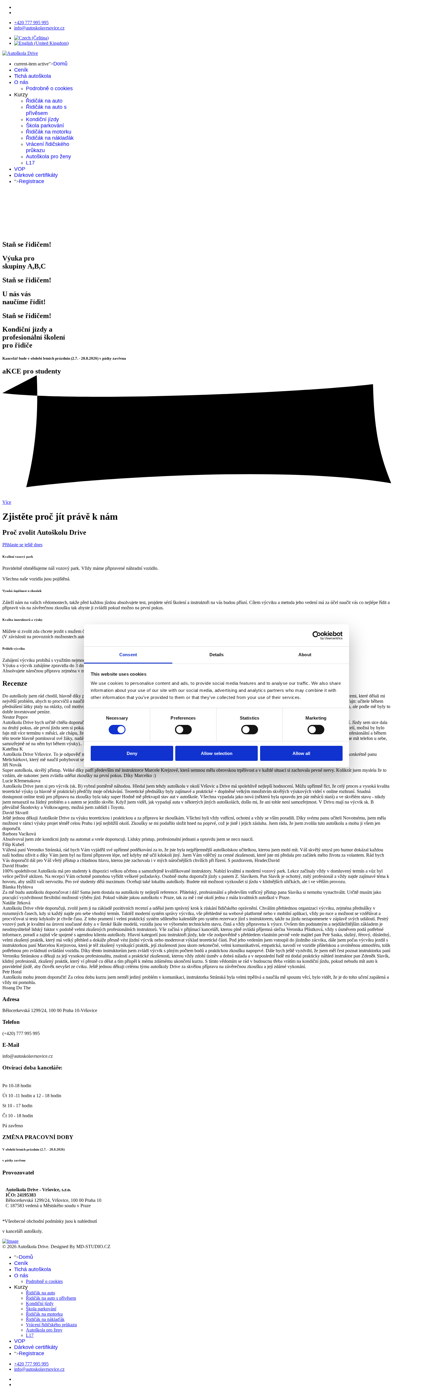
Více (6, 502)
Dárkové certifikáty (36, 175)
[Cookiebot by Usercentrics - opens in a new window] (317, 635)
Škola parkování (45, 126)
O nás (21, 82)
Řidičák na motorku (48, 132)
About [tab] (304, 654)
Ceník (21, 70)
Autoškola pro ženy (48, 156)
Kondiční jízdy (42, 119)
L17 (30, 163)
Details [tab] (216, 654)
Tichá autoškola (32, 76)
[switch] (183, 729)
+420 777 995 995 (31, 22)
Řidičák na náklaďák (50, 138)
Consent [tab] (128, 654)
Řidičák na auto (44, 101)
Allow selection (216, 753)
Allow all (301, 753)
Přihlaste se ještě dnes (22, 544)
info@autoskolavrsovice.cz (39, 27)
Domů (60, 64)
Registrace (31, 181)
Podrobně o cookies (49, 88)
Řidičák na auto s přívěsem (46, 110)
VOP (19, 169)
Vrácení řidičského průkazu (51, 1324)
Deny (132, 753)
